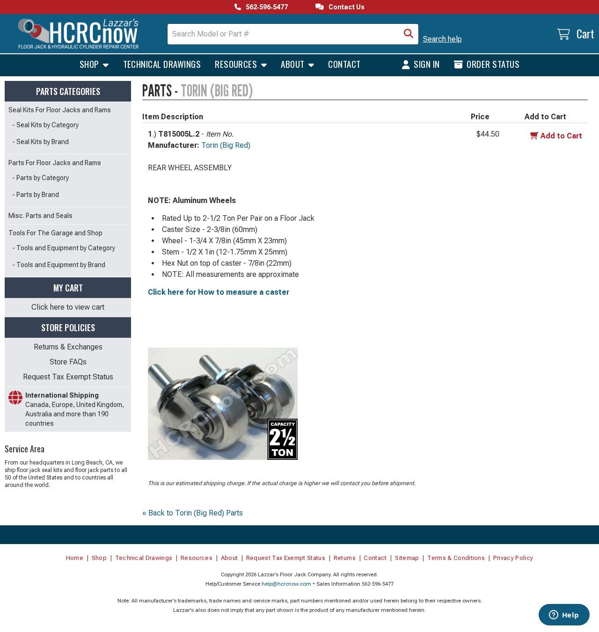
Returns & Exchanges (68, 346)
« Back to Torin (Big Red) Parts (192, 513)
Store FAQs (68, 361)
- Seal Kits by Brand (40, 141)
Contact (344, 63)
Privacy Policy (513, 557)
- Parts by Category (40, 178)
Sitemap (407, 557)
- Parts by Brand (35, 194)
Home (74, 557)
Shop (90, 63)
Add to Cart (561, 135)
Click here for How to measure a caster (218, 292)
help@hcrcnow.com (286, 584)
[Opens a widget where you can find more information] (564, 615)
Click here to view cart (67, 307)
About (294, 63)
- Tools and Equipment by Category (63, 248)
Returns (345, 557)
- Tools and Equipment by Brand (58, 265)
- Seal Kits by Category (45, 125)
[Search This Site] (408, 34)
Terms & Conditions (456, 557)
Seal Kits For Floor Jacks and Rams (59, 110)
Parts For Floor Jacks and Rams (54, 163)
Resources (237, 63)
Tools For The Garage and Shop (55, 233)
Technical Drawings (162, 63)
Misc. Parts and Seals (40, 215)
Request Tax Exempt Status (68, 376)
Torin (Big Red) (225, 145)
